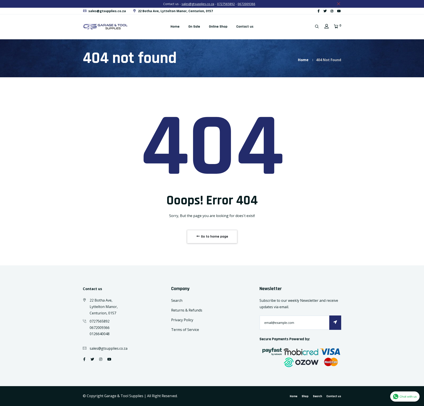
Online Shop (218, 26)
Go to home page (214, 236)
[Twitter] (325, 11)
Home (175, 26)
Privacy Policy (182, 319)
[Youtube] (339, 11)
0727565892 (226, 4)
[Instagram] (332, 11)
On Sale (194, 26)
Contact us (245, 26)
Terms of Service (185, 329)
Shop (305, 396)
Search (176, 300)
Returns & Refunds (186, 310)
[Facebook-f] (318, 11)
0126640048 (100, 333)
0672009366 (246, 4)
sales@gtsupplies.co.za (198, 4)
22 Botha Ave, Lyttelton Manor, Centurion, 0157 (175, 11)
